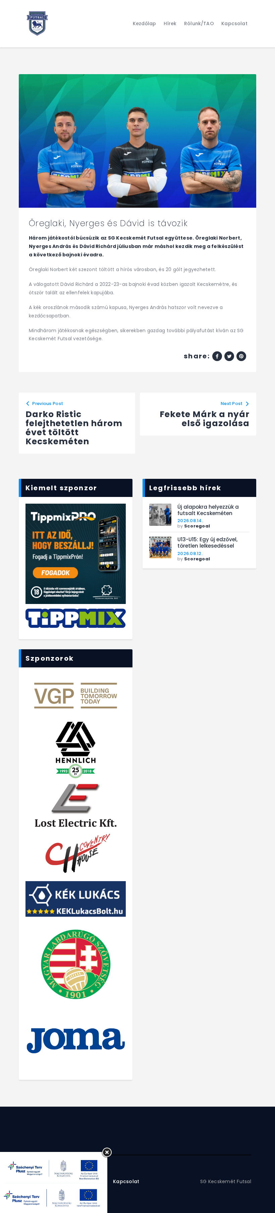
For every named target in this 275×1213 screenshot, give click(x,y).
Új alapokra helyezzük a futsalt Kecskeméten (208, 510)
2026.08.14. (190, 520)
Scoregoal (197, 526)
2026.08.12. (190, 553)
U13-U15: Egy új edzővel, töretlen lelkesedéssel (207, 542)
